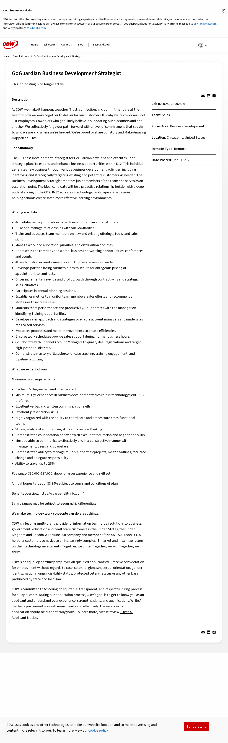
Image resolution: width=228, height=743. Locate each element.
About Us (66, 45)
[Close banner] (223, 11)
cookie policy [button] (98, 730)
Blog (80, 45)
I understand (196, 726)
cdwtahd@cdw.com (205, 24)
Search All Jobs (102, 45)
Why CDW (49, 45)
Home (34, 45)
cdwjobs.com (38, 28)
